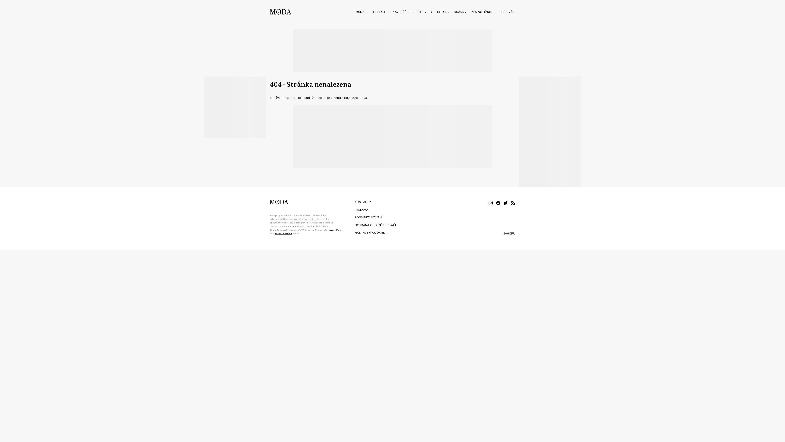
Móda (360, 12)
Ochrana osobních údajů (375, 225)
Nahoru (509, 233)
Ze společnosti (483, 12)
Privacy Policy (335, 229)
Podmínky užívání (368, 217)
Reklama (361, 210)
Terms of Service (283, 233)
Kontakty (363, 202)
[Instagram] (491, 203)
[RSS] (513, 203)
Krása (459, 12)
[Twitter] (506, 203)
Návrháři (400, 12)
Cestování (507, 12)
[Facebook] (498, 203)
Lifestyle (379, 12)
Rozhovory (423, 12)
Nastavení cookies (370, 233)
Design (442, 12)
